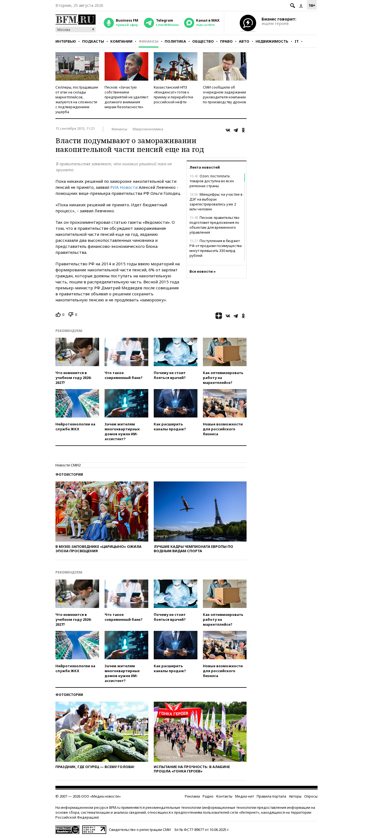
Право (226, 41)
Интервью (65, 41)
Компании (121, 41)
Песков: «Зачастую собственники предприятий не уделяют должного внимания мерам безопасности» (126, 97)
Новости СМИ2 (68, 465)
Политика (175, 41)
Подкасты (93, 41)
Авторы (295, 796)
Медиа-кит (244, 796)
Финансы (148, 41)
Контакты (224, 796)
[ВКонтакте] (228, 130)
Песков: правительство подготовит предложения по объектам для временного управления (214, 225)
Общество (203, 41)
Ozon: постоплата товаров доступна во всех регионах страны (212, 181)
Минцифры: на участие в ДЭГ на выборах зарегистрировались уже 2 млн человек (216, 201)
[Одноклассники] (243, 130)
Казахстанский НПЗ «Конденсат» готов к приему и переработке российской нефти (173, 94)
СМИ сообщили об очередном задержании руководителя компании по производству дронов (224, 94)
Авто (244, 41)
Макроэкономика (148, 129)
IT (297, 41)
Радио (208, 796)
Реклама (192, 796)
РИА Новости (124, 187)
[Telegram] (235, 130)
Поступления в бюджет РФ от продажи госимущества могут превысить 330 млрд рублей (216, 248)
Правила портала (271, 796)
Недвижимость (272, 41)
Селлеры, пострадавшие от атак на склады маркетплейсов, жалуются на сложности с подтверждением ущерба (76, 99)
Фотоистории (69, 474)
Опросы (311, 796)
